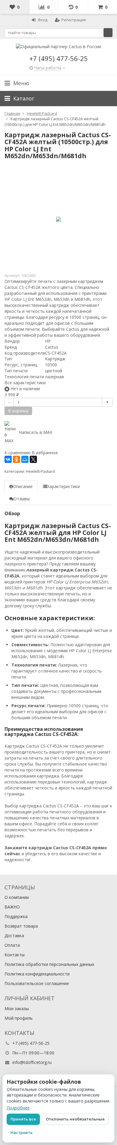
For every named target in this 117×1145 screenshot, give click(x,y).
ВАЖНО (12, 907)
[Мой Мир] (24, 459)
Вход (42, 19)
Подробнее (18, 1108)
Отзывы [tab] (22, 498)
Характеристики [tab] (63, 486)
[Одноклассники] (16, 459)
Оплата (12, 945)
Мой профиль (18, 1018)
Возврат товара (21, 926)
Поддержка (16, 916)
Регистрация (74, 19)
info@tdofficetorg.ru (32, 1062)
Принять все (23, 1119)
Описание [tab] (23, 486)
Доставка (14, 935)
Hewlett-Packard (40, 471)
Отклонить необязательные (75, 1119)
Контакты (14, 955)
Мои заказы (16, 1008)
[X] (33, 459)
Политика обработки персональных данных (49, 964)
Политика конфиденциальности (37, 974)
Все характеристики (25, 382)
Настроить (21, 1132)
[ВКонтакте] (8, 459)
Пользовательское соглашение (36, 983)
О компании (16, 897)
